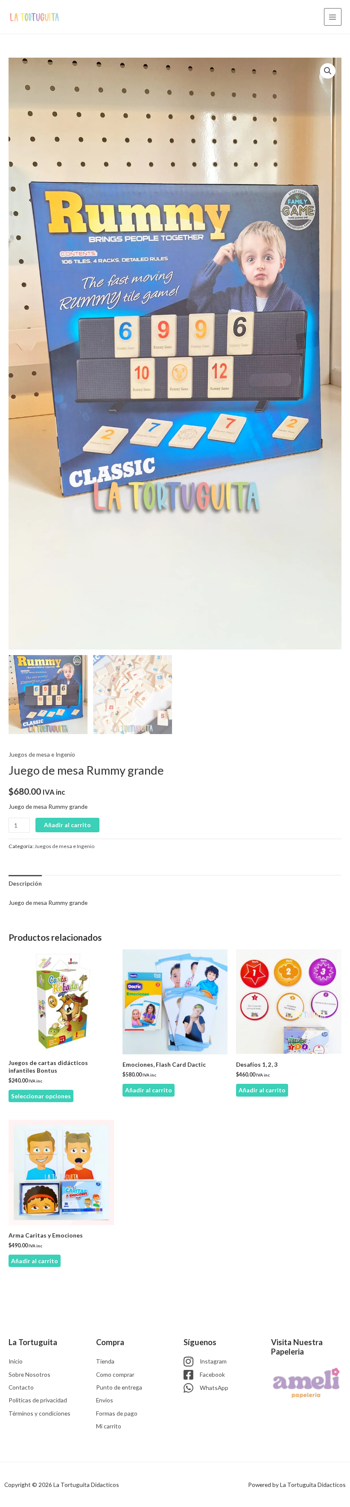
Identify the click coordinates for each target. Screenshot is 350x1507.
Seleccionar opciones (41, 1096)
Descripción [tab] (25, 883)
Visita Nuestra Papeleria (297, 1346)
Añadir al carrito (67, 824)
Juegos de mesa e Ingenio (42, 754)
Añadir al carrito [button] (148, 1090)
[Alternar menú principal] (332, 17)
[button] (327, 71)
